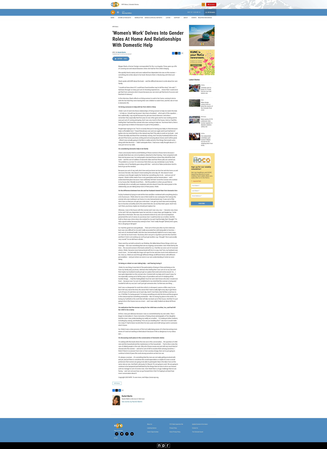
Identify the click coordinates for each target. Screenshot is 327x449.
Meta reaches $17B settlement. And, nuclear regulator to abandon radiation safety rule (207, 123)
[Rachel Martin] (116, 400)
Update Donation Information (200, 424)
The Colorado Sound (197, 432)
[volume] (117, 12)
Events (194, 17)
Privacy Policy (173, 428)
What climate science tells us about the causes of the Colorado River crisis (207, 106)
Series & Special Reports (153, 17)
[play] (112, 12)
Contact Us (195, 428)
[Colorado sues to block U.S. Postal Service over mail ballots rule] (194, 88)
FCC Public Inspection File (176, 424)
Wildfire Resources (205, 17)
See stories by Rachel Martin (132, 402)
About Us (149, 424)
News (202, 100)
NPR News (115, 26)
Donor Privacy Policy (175, 432)
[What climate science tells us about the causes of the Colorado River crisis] (194, 103)
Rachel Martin (122, 52)
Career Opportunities (152, 432)
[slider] (120, 12)
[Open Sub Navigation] (115, 17)
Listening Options (151, 428)
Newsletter (139, 17)
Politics (203, 85)
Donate (212, 4)
